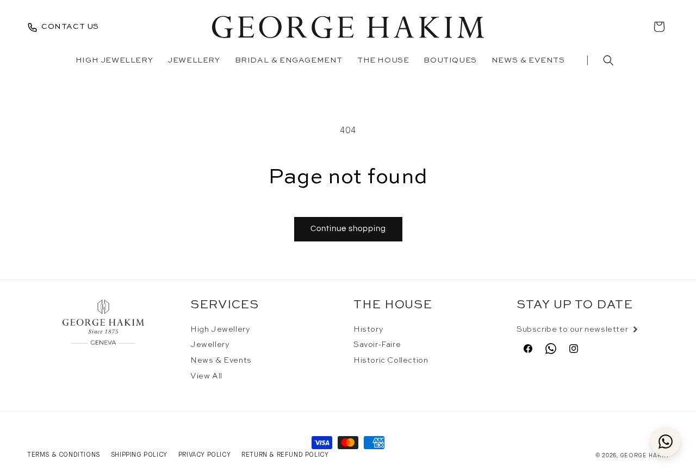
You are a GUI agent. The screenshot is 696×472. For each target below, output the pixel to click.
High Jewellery (220, 329)
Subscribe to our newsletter (572, 329)
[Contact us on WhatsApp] (665, 441)
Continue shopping (348, 229)
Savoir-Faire (377, 345)
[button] (608, 60)
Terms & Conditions (63, 454)
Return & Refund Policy (284, 454)
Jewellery (209, 345)
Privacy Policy (204, 454)
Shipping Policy (139, 454)
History (368, 329)
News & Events (221, 360)
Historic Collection (390, 360)
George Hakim (644, 455)
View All (206, 376)
